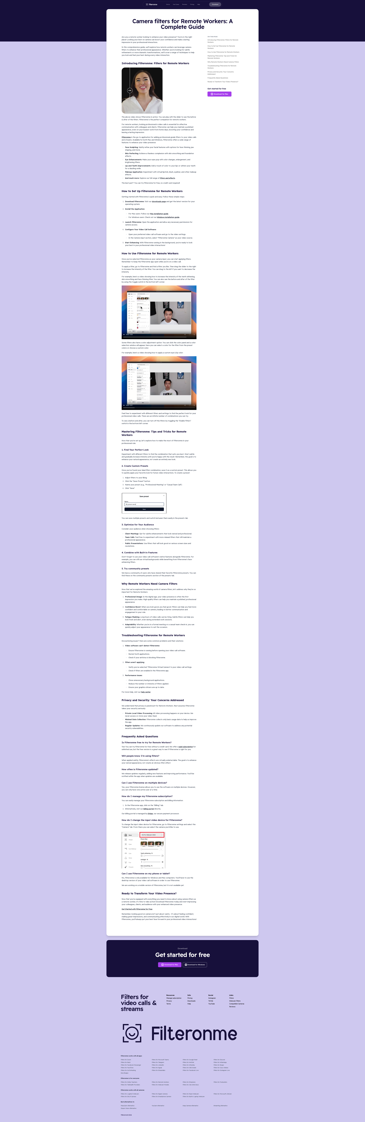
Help (189, 1004)
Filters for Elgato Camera (159, 1094)
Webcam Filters (234, 1001)
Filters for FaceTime (127, 1068)
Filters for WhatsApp (220, 1062)
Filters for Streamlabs (158, 1070)
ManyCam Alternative (127, 1106)
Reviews (232, 1007)
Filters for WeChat (188, 1062)
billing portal (148, 809)
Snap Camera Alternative (190, 1106)
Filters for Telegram (158, 1062)
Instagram (212, 998)
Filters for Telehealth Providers (130, 1085)
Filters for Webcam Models (160, 1085)
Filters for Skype (219, 1065)
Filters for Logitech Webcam (130, 1094)
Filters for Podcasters (220, 1082)
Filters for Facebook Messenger (131, 1065)
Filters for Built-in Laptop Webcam (194, 1096)
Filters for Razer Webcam (191, 1094)
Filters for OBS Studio (189, 1068)
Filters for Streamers (189, 1082)
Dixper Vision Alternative (128, 1108)
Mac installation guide (159, 214)
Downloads (191, 1001)
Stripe (150, 813)
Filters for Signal (157, 1068)
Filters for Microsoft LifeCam (223, 1094)
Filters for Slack (126, 1062)
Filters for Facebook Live (191, 1070)
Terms (168, 1004)
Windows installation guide (168, 217)
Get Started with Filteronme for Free (137, 909)
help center (146, 692)
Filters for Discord (219, 1060)
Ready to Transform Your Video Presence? (222, 82)
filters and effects (167, 178)
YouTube (211, 1004)
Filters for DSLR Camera (128, 1096)
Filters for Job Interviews (191, 1085)
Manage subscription (173, 998)
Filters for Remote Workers (160, 1082)
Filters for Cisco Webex (221, 1068)
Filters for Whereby (189, 1065)
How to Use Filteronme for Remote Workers (223, 52)
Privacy (169, 1001)
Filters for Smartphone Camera (161, 1096)
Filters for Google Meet (190, 1060)
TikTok (210, 1001)
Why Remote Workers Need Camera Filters (223, 62)
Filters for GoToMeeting (128, 1070)
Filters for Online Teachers (129, 1082)
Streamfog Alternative (220, 1106)
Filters (231, 998)
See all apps (124, 1073)
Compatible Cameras (236, 1004)
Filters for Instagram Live (222, 1070)
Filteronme (126, 137)
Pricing (189, 998)
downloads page (159, 201)
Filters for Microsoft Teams (160, 1060)
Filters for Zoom (126, 1060)
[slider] (130, 90)
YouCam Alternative (158, 1106)
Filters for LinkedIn (158, 1065)
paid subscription (186, 747)
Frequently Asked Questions (217, 78)
